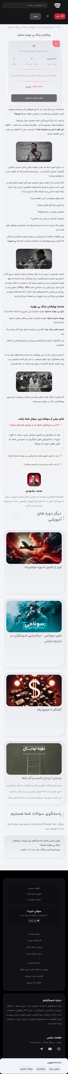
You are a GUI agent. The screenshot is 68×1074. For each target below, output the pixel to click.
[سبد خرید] (48, 16)
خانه (58, 27)
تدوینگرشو (52, 1006)
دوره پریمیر (13, 1014)
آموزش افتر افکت (34, 894)
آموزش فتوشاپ (34, 899)
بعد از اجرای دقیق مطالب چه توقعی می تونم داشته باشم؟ (33, 456)
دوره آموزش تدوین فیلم (32, 1014)
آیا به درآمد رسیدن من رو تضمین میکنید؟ (41, 464)
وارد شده (31, 849)
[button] (34, 425)
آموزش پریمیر (34, 888)
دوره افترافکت (55, 1019)
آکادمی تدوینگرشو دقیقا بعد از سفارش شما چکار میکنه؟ (34, 425)
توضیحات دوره (50, 75)
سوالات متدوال (18, 75)
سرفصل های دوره (34, 75)
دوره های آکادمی (45, 27)
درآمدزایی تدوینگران (44, 1010)
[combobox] (25, 5)
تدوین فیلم (21, 1006)
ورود (35, 16)
